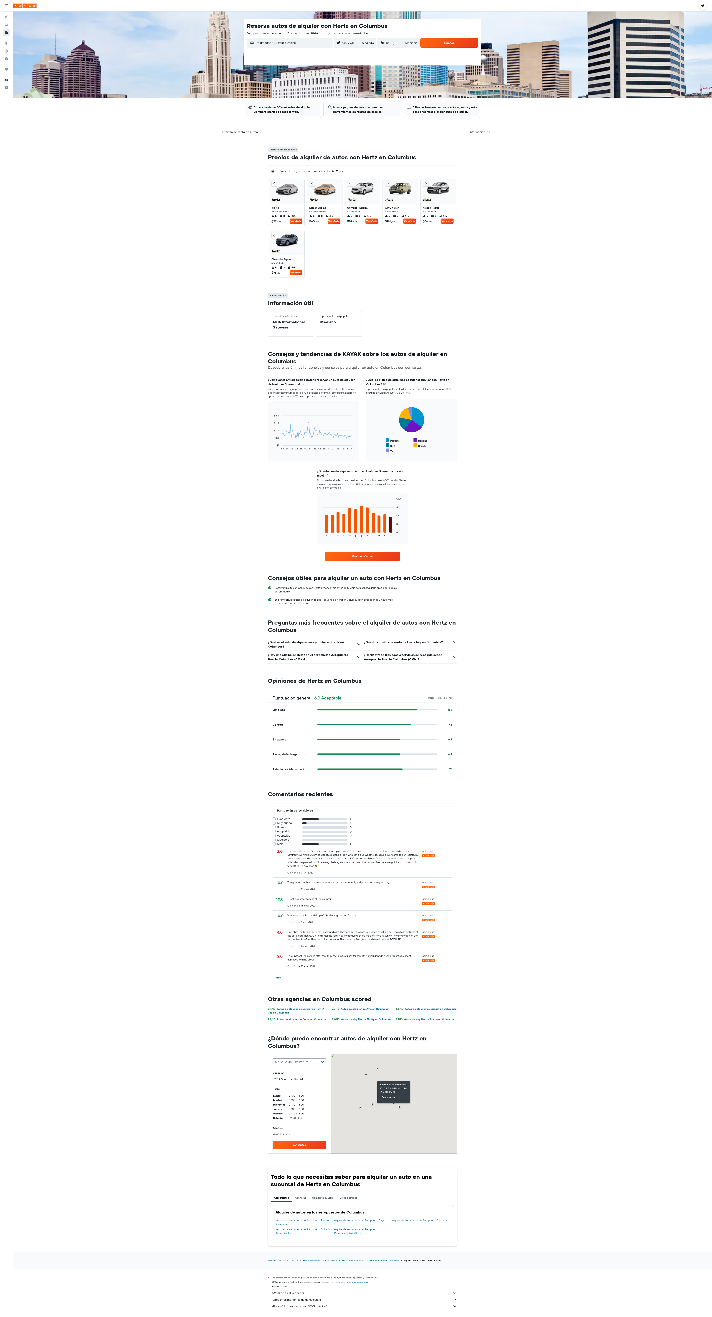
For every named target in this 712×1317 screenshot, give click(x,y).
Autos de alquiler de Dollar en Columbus (297, 1019)
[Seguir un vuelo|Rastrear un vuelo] (6, 51)
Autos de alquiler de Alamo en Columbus (425, 1019)
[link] (362, 556)
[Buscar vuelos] (6, 17)
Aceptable (283, 831)
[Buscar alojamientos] (6, 25)
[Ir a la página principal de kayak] (25, 6)
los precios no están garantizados (351, 1282)
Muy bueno (284, 823)
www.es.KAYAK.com (278, 1260)
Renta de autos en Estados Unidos (320, 1260)
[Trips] (6, 69)
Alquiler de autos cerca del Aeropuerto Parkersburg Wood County (356, 1231)
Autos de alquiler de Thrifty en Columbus (361, 1019)
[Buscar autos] (6, 32)
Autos (295, 1260)
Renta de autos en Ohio (353, 1260)
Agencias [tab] (300, 1197)
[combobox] (264, 33)
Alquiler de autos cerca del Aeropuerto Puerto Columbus (302, 1222)
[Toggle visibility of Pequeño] (393, 440)
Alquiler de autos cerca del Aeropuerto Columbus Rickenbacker (304, 1231)
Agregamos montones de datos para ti (296, 1299)
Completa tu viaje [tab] (323, 1197)
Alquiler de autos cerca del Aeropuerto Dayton (360, 1220)
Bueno (281, 827)
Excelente (283, 819)
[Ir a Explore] (6, 43)
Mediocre (283, 839)
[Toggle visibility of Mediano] (420, 440)
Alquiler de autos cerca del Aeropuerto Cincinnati (420, 1220)
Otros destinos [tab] (348, 1197)
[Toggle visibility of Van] (390, 451)
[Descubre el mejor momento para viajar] (6, 59)
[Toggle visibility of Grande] (419, 445)
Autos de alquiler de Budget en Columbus (426, 1009)
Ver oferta (296, 221)
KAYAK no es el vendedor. (288, 1293)
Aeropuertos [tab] (281, 1197)
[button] (6, 6)
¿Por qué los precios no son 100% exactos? (299, 1306)
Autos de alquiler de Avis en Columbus (360, 1009)
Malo (280, 844)
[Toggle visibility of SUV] (390, 445)
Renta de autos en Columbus (384, 1260)
